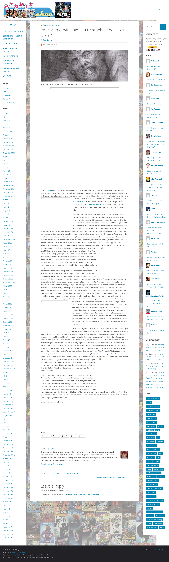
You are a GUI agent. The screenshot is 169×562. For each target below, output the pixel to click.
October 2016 (8, 538)
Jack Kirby (156, 461)
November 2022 (8, 275)
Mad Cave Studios (152, 465)
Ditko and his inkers (154, 104)
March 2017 (7, 520)
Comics (45, 25)
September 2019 (9, 412)
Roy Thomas (151, 492)
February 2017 (8, 523)
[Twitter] (11, 25)
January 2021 (7, 354)
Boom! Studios (151, 434)
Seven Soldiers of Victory (155, 500)
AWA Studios (151, 426)
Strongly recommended (154, 512)
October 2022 (8, 279)
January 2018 (7, 484)
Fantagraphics (151, 445)
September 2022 (9, 282)
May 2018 (6, 469)
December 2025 (8, 142)
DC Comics (150, 442)
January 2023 (7, 268)
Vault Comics (158, 524)
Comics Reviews (54, 25)
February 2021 (8, 351)
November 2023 (8, 232)
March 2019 (7, 433)
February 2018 (8, 480)
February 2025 (8, 178)
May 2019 (6, 426)
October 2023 (8, 236)
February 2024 (8, 221)
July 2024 (6, 203)
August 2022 (7, 286)
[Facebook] (8, 25)
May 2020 (6, 383)
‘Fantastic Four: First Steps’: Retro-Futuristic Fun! (155, 303)
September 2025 (9, 153)
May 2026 (6, 124)
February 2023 (8, 264)
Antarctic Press (151, 418)
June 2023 (6, 250)
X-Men (162, 527)
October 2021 (8, 322)
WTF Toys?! (7, 76)
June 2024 (6, 207)
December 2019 (8, 401)
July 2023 (6, 246)
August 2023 (7, 243)
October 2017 (8, 495)
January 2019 (7, 441)
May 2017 (6, 513)
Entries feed (7, 95)
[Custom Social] (18, 25)
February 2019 (8, 437)
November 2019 (8, 405)
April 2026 (6, 128)
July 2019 (6, 419)
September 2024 (9, 196)
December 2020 (8, 358)
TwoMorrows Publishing (154, 520)
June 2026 (6, 121)
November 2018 (8, 448)
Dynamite (160, 442)
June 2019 (6, 423)
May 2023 (6, 254)
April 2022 (6, 300)
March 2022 (7, 304)
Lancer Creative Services (19, 552)
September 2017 (9, 498)
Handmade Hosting (16, 555)
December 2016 (8, 531)
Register (6, 88)
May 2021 (6, 340)
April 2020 (6, 387)
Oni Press (160, 477)
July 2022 (6, 290)
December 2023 (8, 228)
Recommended (152, 484)
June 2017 (6, 509)
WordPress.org (8, 102)
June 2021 (6, 336)
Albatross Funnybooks (96, 204)
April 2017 (6, 516)
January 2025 (7, 182)
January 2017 (7, 527)
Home (161, 10)
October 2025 (8, 149)
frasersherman (151, 382)
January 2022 (7, 311)
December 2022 (8, 272)
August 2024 (7, 200)
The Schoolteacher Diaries (11, 70)
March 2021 (7, 347)
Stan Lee (149, 508)
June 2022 (6, 293)
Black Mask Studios (153, 430)
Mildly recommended (153, 473)
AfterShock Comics (153, 410)
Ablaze (149, 403)
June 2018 (6, 466)
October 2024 (8, 193)
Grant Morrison (151, 453)
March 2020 (7, 390)
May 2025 (6, 167)
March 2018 (7, 477)
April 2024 (6, 214)
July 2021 (6, 333)
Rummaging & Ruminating (8, 62)
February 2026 (8, 135)
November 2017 (8, 491)
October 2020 (8, 365)
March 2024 (7, 218)
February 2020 (8, 394)
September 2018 (9, 455)
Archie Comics (151, 422)
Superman (150, 516)
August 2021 (7, 329)
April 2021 (6, 344)
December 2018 (8, 444)
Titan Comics (160, 516)
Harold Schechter (79, 202)
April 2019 (6, 430)
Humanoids (150, 457)
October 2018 (8, 451)
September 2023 (9, 239)
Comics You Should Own (13, 31)
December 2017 (8, 487)
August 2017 (7, 502)
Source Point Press (153, 504)
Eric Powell (49, 190)
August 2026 (7, 113)
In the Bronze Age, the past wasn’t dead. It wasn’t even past (155, 384)
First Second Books (153, 449)
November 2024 (8, 189)
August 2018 (7, 459)
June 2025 (6, 164)
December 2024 (8, 185)
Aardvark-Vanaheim (153, 399)
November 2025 (8, 146)
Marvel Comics (158, 469)
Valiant (149, 524)
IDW (158, 457)
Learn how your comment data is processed (83, 495)
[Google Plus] (15, 25)
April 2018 (6, 473)
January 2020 (7, 397)
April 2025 (6, 171)
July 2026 (6, 117)
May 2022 (6, 297)
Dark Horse (150, 438)
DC (158, 438)
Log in (5, 92)
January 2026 (7, 139)
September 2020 (9, 369)
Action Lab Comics (153, 407)
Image (149, 461)
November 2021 (8, 318)
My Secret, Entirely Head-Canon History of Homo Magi (155, 366)
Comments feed (8, 99)
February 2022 (8, 308)
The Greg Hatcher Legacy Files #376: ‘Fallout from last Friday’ (156, 144)
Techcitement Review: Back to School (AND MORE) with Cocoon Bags (156, 230)
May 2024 (6, 211)
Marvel (149, 469)
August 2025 (7, 157)
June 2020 (6, 379)
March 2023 (7, 261)
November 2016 (8, 534)
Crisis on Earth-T (10, 44)
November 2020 (8, 361)
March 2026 (7, 131)
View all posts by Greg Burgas (52, 464)
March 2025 (7, 175)
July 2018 (6, 462)
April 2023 (6, 257)
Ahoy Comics (151, 414)
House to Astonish (10, 56)
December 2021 (8, 315)
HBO (160, 453)
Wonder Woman (152, 527)
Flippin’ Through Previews (10, 50)
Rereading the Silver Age (154, 488)
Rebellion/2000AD (152, 481)
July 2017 (6, 505)
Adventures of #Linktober (156, 80)
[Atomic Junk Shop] (37, 10)
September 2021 (9, 326)
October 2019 (8, 408)
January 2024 (7, 225)
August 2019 (7, 415)
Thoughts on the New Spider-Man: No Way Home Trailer (154, 187)
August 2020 (7, 372)
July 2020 (6, 376)
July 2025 (6, 160)
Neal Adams (151, 477)
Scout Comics (151, 496)
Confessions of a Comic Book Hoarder (12, 37)
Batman (160, 426)
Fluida (155, 550)
